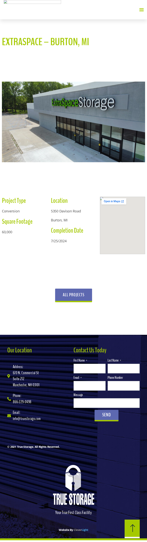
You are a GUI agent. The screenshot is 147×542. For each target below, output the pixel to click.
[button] (141, 9)
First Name (79, 360)
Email (77, 377)
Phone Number (115, 377)
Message (78, 395)
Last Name (113, 360)
